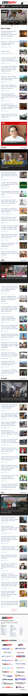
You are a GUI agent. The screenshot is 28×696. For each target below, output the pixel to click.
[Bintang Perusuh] (23, 52)
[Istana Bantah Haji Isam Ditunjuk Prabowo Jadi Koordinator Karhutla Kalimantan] (23, 407)
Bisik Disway (12, 628)
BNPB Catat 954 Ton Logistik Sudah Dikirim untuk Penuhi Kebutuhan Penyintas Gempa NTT (10, 218)
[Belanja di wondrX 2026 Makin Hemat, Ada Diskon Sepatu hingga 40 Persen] (23, 254)
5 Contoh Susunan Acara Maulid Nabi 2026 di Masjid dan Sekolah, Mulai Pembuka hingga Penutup (10, 603)
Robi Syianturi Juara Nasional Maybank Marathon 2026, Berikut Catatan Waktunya (10, 210)
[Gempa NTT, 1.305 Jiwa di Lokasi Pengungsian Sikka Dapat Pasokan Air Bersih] (23, 44)
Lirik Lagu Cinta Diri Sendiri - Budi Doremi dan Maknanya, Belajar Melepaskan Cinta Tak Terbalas (10, 415)
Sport (21, 634)
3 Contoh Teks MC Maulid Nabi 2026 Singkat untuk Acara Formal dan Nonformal (10, 184)
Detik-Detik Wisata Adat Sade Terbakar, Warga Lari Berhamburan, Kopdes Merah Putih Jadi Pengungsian (9, 34)
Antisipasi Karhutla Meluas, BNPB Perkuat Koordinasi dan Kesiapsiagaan (10, 244)
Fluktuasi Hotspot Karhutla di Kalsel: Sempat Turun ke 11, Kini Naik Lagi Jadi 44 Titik (9, 449)
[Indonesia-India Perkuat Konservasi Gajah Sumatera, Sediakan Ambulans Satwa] (23, 319)
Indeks (14, 610)
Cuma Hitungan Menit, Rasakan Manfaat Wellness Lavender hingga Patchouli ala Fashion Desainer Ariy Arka (9, 69)
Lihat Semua (23, 123)
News (8, 6)
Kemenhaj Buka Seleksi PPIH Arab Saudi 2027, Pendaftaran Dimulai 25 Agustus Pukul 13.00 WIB (9, 175)
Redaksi (2, 630)
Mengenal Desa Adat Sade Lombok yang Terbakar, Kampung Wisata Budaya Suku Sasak (10, 519)
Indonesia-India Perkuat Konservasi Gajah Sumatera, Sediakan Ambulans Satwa (8, 318)
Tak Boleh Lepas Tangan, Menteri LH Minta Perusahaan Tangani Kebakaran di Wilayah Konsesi (10, 227)
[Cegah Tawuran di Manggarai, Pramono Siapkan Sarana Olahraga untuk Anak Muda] (23, 424)
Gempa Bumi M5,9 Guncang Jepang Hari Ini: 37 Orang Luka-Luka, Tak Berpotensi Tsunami (9, 354)
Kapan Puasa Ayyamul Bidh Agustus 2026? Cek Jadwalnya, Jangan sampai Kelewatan (9, 201)
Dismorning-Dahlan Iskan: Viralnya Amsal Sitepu (13, 278)
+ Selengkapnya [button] (22, 689)
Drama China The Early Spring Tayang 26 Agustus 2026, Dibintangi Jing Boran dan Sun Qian (9, 566)
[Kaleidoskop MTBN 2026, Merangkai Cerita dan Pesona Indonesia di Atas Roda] (23, 363)
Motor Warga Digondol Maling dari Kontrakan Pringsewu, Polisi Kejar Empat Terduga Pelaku (13, 399)
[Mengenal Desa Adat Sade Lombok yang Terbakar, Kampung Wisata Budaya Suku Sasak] (23, 520)
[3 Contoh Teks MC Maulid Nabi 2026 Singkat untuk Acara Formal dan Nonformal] (23, 185)
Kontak (2, 628)
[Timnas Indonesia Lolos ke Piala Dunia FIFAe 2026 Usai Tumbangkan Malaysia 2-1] (23, 477)
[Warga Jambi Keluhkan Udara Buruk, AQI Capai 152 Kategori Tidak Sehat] (23, 557)
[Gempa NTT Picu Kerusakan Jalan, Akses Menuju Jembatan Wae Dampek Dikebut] (23, 79)
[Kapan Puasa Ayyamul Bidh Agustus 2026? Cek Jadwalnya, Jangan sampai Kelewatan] (23, 202)
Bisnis (21, 629)
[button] (10, 25)
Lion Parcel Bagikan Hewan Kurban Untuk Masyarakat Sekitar (12, 511)
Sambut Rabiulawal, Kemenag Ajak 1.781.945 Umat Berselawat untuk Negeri (10, 193)
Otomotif (12, 634)
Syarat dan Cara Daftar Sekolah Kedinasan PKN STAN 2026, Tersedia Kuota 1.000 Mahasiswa (10, 441)
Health (21, 632)
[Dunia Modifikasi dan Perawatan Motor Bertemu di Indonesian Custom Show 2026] (23, 237)
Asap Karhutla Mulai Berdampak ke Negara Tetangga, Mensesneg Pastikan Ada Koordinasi (10, 335)
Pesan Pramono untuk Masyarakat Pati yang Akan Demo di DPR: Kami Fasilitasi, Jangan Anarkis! (10, 528)
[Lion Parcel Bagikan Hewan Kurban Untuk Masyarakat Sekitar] (14, 502)
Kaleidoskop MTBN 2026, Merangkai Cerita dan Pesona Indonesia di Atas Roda (9, 363)
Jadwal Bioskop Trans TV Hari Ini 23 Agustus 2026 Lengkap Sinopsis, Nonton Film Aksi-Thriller (10, 548)
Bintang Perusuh (5, 51)
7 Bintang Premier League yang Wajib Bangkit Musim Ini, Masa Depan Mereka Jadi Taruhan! (9, 584)
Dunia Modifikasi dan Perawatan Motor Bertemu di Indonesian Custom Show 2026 (9, 236)
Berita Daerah (13, 633)
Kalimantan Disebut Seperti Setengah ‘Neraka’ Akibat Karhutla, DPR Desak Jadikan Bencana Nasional (8, 593)
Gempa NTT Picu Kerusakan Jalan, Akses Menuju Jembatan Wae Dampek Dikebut (9, 78)
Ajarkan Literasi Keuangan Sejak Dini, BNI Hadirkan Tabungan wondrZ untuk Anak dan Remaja (9, 327)
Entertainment (13, 636)
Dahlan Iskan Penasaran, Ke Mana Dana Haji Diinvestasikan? (13, 166)
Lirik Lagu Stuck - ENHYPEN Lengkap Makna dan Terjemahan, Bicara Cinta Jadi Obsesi (10, 371)
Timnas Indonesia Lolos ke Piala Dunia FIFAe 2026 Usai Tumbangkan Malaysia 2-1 (9, 477)
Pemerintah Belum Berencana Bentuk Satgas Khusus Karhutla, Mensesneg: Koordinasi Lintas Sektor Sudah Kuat (9, 309)
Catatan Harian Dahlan (17, 6)
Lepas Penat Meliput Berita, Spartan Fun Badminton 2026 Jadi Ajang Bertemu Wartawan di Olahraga (10, 299)
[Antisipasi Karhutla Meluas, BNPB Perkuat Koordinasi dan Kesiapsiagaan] (23, 245)
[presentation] (25, 134)
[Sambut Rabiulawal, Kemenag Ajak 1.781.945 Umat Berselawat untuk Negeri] (23, 193)
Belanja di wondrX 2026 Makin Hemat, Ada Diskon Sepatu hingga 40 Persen (10, 253)
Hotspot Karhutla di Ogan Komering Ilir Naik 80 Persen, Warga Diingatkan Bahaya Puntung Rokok (10, 96)
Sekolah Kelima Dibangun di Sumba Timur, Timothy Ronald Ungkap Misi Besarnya (9, 86)
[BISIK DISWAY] (3, 6)
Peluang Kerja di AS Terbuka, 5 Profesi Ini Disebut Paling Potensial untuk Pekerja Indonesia (10, 59)
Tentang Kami (4, 632)
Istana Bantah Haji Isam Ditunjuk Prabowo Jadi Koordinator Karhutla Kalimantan (9, 406)
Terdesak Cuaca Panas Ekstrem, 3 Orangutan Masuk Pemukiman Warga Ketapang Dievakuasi (9, 485)
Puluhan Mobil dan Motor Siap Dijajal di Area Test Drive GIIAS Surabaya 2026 (9, 115)
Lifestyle (21, 630)
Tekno (21, 633)
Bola (25, 6)
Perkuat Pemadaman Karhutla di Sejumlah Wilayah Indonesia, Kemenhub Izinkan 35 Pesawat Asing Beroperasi (9, 539)
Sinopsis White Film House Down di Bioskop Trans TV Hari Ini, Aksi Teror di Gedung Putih (10, 458)
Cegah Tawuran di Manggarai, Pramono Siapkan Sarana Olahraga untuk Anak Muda (9, 423)
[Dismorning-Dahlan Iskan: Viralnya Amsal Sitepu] (14, 270)
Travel (21, 628)
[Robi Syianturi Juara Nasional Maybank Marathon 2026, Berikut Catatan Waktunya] (23, 211)
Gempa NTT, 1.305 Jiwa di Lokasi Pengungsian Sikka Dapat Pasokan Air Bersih (10, 43)
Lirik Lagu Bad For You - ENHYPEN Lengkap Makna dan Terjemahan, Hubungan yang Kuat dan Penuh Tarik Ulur (10, 106)
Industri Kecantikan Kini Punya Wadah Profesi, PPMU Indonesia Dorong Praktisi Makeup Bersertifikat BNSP (9, 467)
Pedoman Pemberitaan (3, 634)
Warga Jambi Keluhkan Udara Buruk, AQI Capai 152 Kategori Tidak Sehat (9, 556)
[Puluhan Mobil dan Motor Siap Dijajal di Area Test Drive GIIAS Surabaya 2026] (23, 116)
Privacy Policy (4, 629)
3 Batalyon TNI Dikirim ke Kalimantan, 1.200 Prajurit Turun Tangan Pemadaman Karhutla (9, 575)
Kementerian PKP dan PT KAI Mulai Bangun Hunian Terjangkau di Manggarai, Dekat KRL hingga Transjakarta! (9, 345)
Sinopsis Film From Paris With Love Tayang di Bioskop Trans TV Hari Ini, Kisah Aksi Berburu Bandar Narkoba (10, 288)
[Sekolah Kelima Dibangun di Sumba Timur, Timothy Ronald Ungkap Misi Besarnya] (23, 87)
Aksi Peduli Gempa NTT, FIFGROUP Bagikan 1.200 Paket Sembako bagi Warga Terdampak (10, 432)
